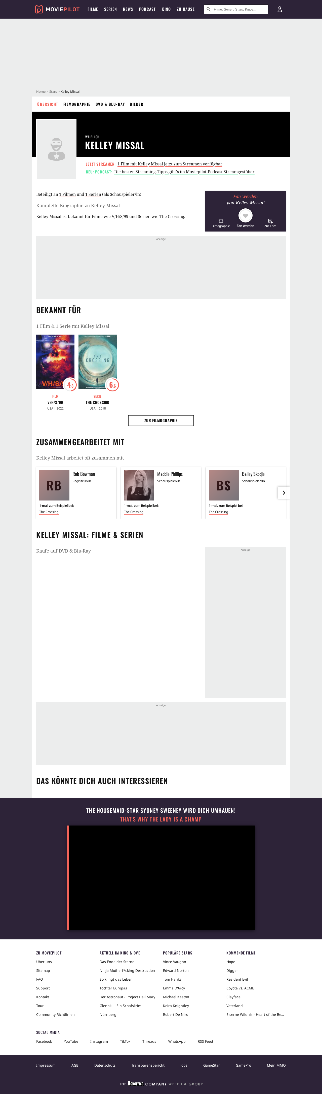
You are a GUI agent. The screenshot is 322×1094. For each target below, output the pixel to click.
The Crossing (171, 216)
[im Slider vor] (284, 493)
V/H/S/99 (120, 216)
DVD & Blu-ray (110, 104)
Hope (230, 961)
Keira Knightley (176, 1005)
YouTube (71, 1041)
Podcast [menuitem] (147, 9)
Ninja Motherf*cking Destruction (127, 970)
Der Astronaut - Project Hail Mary (127, 996)
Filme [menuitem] (93, 9)
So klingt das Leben (116, 979)
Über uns (44, 961)
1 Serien (93, 194)
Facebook (44, 1041)
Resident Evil (237, 979)
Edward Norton (176, 970)
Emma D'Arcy (174, 988)
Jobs (183, 1065)
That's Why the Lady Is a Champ (161, 819)
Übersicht (47, 104)
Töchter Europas (113, 988)
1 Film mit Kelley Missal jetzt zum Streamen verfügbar (169, 164)
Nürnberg (108, 1014)
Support (43, 988)
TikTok (125, 1041)
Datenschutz (104, 1065)
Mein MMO (276, 1065)
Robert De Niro (175, 1014)
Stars (53, 91)
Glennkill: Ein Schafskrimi (121, 1005)
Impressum (46, 1065)
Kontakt (42, 996)
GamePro (243, 1065)
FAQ (39, 979)
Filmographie (77, 104)
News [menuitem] (128, 9)
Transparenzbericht (148, 1065)
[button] (221, 223)
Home (41, 91)
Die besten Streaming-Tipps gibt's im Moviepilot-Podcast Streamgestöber (184, 171)
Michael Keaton (176, 996)
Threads (149, 1041)
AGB (74, 1065)
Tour (40, 1005)
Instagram (99, 1041)
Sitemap (43, 970)
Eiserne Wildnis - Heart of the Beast (256, 1014)
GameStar (211, 1065)
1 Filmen (67, 194)
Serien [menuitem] (110, 9)
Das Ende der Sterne (117, 961)
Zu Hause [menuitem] (186, 9)
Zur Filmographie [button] (161, 420)
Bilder (136, 104)
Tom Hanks (172, 979)
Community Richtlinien (55, 1014)
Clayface (233, 996)
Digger (232, 970)
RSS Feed (205, 1041)
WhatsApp (177, 1041)
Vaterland (234, 1005)
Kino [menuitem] (166, 9)
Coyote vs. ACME (240, 988)
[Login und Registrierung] (279, 9)
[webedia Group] (161, 1084)
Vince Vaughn (174, 961)
